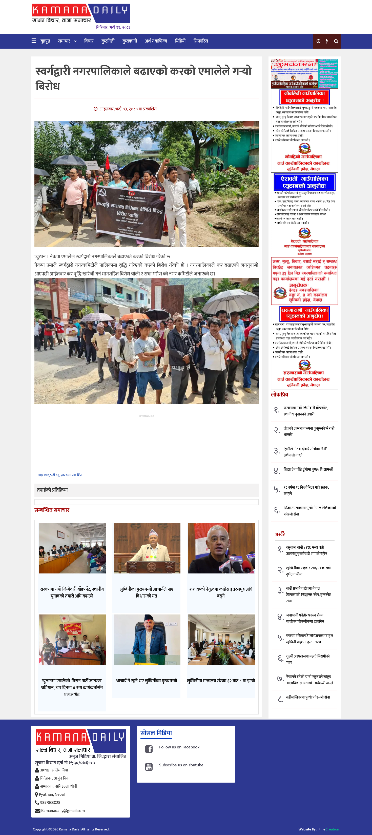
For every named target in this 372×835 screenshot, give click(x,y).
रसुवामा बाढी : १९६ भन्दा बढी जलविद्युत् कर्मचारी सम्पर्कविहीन (306, 550)
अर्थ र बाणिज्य (156, 41)
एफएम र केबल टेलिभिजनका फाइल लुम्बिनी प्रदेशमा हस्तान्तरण (309, 639)
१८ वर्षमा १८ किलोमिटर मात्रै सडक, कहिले (306, 490)
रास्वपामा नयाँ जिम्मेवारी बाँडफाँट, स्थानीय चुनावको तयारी (306, 411)
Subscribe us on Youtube (181, 765)
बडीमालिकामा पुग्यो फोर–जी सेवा (308, 697)
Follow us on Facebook (179, 747)
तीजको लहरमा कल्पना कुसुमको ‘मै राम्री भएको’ (309, 431)
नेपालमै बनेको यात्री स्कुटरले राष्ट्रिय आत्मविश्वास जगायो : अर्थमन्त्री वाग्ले (309, 680)
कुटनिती (107, 41)
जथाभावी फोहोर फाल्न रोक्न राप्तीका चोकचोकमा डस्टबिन (305, 618)
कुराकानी (129, 41)
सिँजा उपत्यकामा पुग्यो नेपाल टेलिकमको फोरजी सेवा (310, 511)
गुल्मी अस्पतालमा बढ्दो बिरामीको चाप (308, 659)
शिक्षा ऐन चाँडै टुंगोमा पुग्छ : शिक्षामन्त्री (308, 469)
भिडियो (180, 41)
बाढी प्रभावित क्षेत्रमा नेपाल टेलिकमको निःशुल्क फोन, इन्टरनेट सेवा (308, 594)
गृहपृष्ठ (45, 41)
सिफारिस (201, 41)
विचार (88, 41)
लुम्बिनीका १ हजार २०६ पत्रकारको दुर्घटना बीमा (308, 571)
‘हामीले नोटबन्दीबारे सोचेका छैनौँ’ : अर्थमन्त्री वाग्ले (306, 452)
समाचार (64, 41)
